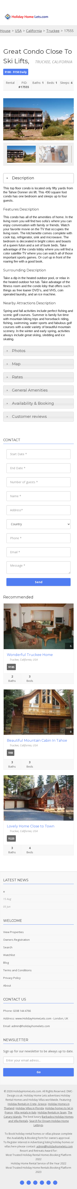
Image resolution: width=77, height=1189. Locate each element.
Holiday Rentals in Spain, (52, 1112)
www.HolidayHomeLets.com (33, 1018)
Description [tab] (23, 178)
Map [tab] (16, 364)
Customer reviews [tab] (29, 416)
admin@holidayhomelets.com (30, 1026)
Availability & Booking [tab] (33, 403)
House (5, 30)
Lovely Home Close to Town (30, 826)
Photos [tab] (18, 350)
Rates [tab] (17, 377)
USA (18, 30)
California (34, 30)
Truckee (52, 30)
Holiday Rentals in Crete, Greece (27, 1104)
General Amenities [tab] (30, 390)
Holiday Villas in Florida (30, 1108)
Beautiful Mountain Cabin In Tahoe (37, 740)
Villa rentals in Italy (25, 1112)
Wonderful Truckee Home (30, 655)
